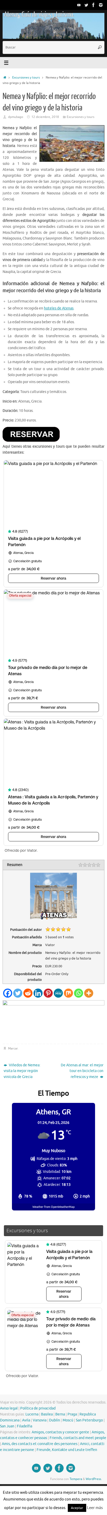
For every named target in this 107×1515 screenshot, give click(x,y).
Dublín (54, 1420)
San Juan (7, 1426)
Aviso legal (9, 1408)
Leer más (95, 1507)
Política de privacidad (38, 1408)
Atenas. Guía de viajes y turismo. (39, 14)
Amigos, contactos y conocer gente (60, 1432)
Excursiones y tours (26, 77)
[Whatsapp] (78, 993)
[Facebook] (93, 5)
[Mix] (68, 993)
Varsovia (39, 1420)
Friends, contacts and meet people (78, 1438)
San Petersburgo (89, 1420)
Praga (72, 1414)
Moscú (68, 1420)
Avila (26, 1420)
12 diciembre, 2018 (45, 117)
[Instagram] (100, 5)
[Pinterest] (48, 993)
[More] (88, 993)
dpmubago (15, 117)
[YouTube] (79, 5)
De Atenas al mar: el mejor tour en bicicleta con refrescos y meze (82, 1071)
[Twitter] (86, 5)
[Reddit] (27, 993)
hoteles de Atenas (58, 308)
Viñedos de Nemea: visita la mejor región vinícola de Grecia (22, 1071)
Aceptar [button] (77, 1508)
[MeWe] (58, 993)
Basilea (47, 1414)
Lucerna (31, 1414)
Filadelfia (24, 1426)
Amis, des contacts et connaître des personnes (39, 1444)
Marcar (13, 1048)
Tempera (76, 1479)
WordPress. (94, 1479)
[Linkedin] (38, 993)
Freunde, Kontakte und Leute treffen (67, 1450)
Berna (60, 1414)
